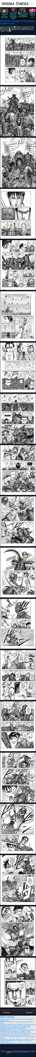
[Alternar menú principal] (32, 4)
